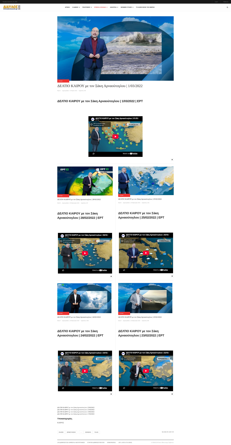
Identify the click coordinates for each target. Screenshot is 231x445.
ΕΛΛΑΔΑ (60, 80)
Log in (216, 1)
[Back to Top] (226, 437)
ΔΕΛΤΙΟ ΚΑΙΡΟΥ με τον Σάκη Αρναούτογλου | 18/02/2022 (75, 412)
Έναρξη (61, 432)
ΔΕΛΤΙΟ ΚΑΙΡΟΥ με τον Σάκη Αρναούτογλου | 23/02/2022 (140, 317)
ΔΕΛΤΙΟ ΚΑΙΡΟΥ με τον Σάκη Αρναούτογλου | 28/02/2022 (79, 199)
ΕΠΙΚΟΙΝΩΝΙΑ (111, 442)
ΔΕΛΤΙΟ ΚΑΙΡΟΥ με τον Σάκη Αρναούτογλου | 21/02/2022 (75, 410)
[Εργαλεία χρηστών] (172, 159)
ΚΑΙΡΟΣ (60, 423)
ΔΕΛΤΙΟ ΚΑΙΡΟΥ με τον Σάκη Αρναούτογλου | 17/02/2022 (75, 414)
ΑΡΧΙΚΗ (67, 7)
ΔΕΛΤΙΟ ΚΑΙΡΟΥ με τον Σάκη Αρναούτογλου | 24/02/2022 (79, 317)
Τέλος (96, 432)
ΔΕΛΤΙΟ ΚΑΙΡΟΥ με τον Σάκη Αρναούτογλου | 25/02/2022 (140, 199)
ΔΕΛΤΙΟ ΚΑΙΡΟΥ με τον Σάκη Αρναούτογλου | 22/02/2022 (75, 407)
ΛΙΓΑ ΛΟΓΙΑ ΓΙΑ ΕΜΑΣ (125, 442)
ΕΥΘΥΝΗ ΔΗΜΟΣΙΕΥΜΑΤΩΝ (95, 442)
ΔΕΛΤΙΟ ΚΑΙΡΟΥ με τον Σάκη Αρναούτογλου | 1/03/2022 (100, 86)
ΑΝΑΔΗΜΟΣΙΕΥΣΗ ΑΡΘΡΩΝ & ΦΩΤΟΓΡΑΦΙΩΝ (71, 442)
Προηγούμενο (71, 432)
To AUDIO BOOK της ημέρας (145, 7)
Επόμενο (88, 432)
